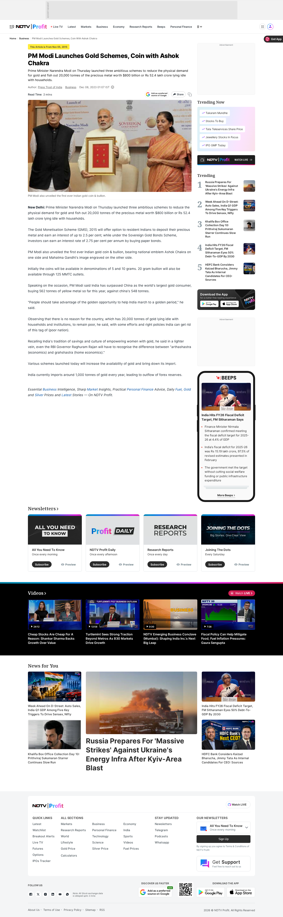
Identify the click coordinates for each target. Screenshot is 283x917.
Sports (128, 836)
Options (38, 855)
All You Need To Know (48, 550)
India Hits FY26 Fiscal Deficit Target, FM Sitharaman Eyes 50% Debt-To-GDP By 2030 (227, 710)
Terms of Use (51, 909)
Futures (38, 848)
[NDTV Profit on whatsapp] (67, 894)
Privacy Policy (72, 909)
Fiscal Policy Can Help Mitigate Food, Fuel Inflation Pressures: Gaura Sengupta (223, 638)
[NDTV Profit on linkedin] (53, 894)
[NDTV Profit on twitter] (38, 894)
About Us (33, 909)
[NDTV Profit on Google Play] (210, 892)
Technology (100, 836)
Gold (187, 389)
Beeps (161, 26)
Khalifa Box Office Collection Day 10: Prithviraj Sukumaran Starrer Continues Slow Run (54, 758)
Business (102, 26)
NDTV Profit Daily (103, 550)
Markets (86, 26)
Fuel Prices (131, 848)
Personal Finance (181, 26)
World (65, 836)
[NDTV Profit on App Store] (241, 892)
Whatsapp (162, 842)
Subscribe (42, 564)
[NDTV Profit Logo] (48, 804)
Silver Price (100, 848)
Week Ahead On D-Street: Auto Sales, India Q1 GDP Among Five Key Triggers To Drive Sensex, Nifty (54, 710)
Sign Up (224, 839)
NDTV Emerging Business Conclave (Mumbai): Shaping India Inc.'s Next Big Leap (169, 638)
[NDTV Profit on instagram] (45, 894)
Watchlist (39, 830)
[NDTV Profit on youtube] (60, 894)
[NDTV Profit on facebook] (31, 894)
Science (98, 842)
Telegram (161, 830)
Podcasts (161, 836)
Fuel (178, 389)
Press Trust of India (50, 87)
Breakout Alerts (43, 836)
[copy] (190, 94)
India (126, 830)
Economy (119, 26)
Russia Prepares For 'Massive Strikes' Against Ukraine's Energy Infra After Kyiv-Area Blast (135, 754)
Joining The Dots (218, 550)
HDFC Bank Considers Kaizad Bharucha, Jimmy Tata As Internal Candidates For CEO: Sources (225, 758)
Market (92, 389)
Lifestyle (67, 842)
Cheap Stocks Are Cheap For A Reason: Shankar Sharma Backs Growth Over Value (51, 638)
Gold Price (68, 848)
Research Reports (141, 26)
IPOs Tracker (42, 861)
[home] (31, 24)
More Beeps (225, 495)
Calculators (69, 855)
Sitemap (90, 909)
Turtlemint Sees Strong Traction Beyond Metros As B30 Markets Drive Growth (109, 638)
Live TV (58, 26)
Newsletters (163, 824)
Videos (128, 842)
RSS (102, 909)
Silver (39, 395)
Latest (72, 26)
